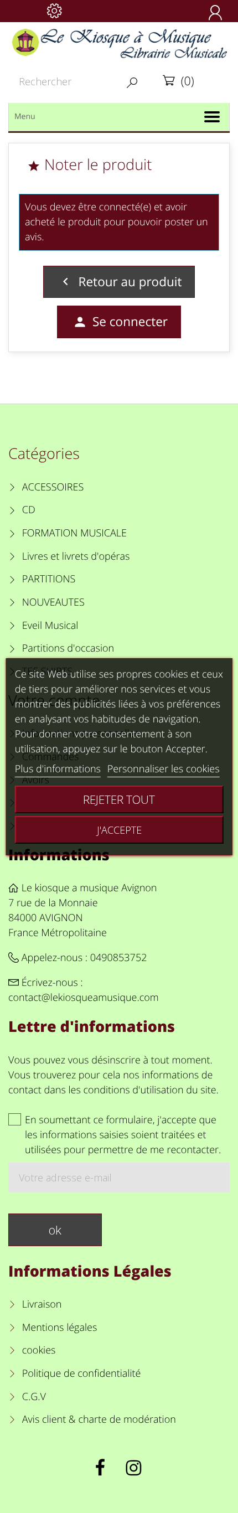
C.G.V (34, 1396)
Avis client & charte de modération (99, 1419)
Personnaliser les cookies (163, 769)
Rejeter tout (119, 799)
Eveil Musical (50, 625)
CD (28, 510)
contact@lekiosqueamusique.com (83, 997)
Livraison (42, 1304)
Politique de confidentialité (81, 1373)
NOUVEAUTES (53, 602)
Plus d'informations (58, 769)
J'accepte (119, 829)
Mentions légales (59, 1327)
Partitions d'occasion (68, 648)
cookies (38, 1350)
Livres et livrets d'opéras (76, 556)
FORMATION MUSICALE (74, 533)
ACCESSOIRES (53, 487)
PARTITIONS (49, 579)
